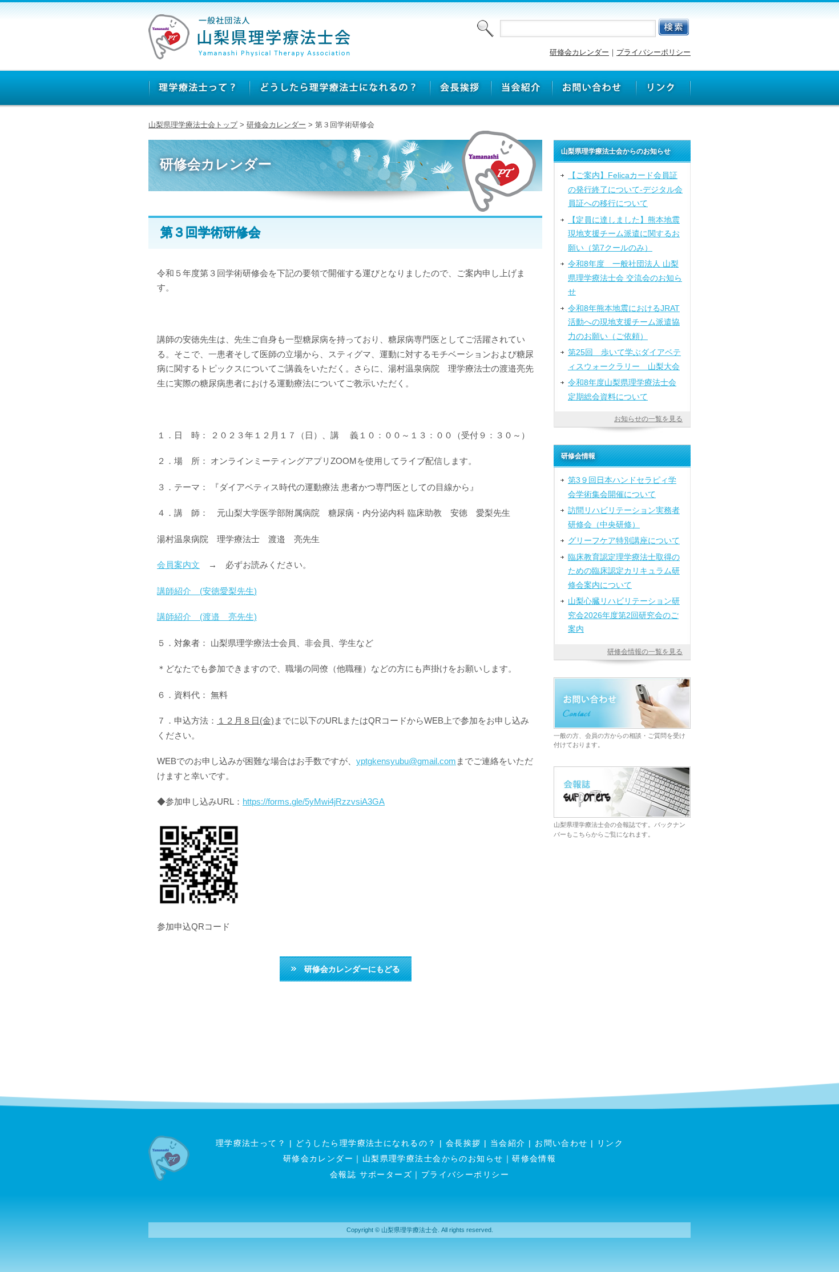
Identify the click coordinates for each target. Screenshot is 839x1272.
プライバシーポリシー (653, 52)
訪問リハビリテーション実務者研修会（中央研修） (624, 517)
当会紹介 (508, 1143)
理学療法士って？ (251, 1143)
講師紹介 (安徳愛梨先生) (207, 591)
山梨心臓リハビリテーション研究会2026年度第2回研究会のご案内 (624, 614)
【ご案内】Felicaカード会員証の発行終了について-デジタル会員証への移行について (625, 189)
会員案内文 (178, 565)
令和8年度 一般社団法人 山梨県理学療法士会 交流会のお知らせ (625, 277)
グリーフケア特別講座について (624, 540)
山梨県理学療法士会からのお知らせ (432, 1158)
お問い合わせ (561, 1143)
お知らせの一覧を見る (648, 419)
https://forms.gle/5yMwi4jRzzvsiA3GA (314, 801)
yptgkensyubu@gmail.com (406, 761)
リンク (610, 1143)
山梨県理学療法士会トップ (192, 124)
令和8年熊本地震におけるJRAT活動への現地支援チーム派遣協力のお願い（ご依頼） (624, 322)
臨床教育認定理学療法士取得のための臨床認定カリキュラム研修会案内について (624, 570)
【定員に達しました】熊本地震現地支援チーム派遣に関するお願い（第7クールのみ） (624, 233)
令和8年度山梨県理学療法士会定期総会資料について (622, 389)
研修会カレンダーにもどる (348, 969)
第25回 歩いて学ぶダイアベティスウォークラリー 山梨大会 (624, 359)
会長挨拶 (463, 1143)
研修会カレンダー (579, 52)
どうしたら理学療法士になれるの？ (366, 1143)
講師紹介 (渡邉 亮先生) (207, 616)
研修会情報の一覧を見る (645, 652)
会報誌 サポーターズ (371, 1174)
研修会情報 (534, 1158)
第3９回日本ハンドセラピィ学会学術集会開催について (622, 486)
